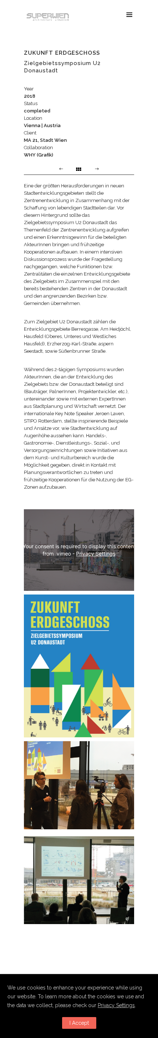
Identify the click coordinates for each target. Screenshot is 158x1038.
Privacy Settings (95, 553)
